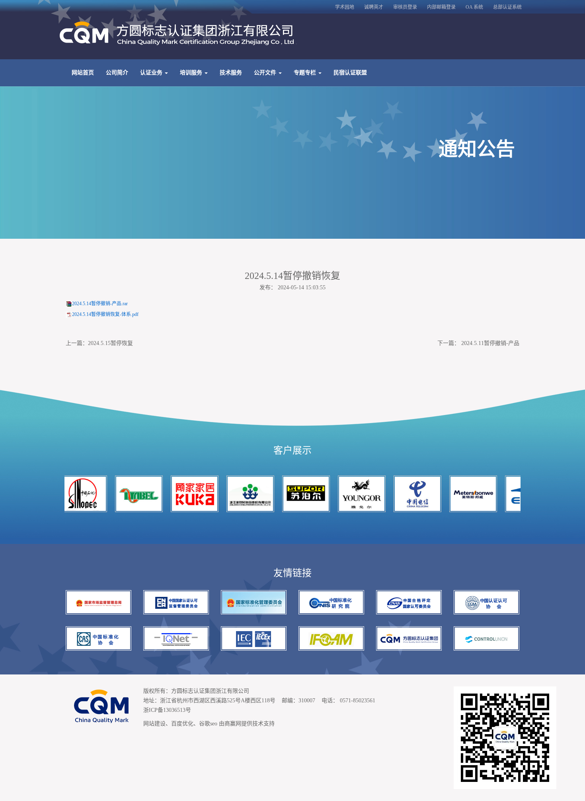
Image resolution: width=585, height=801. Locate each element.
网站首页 (83, 73)
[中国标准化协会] (98, 638)
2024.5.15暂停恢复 (110, 343)
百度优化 (182, 724)
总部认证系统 (507, 7)
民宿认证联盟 (350, 73)
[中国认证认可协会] (486, 602)
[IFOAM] (331, 638)
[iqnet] (176, 638)
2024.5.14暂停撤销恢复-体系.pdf (105, 314)
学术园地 (344, 7)
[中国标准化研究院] (331, 602)
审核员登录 (405, 7)
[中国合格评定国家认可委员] (409, 602)
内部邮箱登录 (441, 7)
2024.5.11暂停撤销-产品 (490, 343)
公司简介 (117, 73)
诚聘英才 (373, 7)
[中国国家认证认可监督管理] (176, 602)
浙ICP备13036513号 (167, 710)
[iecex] (254, 638)
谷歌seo (208, 724)
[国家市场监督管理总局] (98, 602)
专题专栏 (306, 73)
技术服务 (231, 73)
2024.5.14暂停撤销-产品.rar (100, 303)
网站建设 (154, 724)
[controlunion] (486, 638)
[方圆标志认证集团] (409, 638)
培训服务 (192, 73)
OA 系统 (474, 7)
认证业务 (152, 73)
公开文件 (266, 73)
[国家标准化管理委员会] (254, 602)
